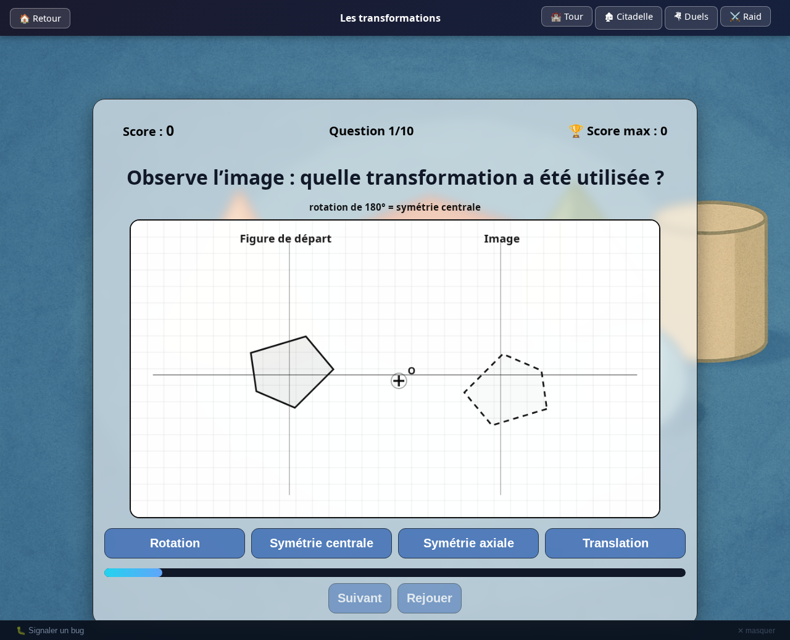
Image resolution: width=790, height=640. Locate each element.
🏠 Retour (40, 18)
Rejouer (429, 598)
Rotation (175, 543)
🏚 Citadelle (628, 16)
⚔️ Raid (746, 16)
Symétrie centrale (321, 543)
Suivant (360, 598)
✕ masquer (756, 630)
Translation (616, 543)
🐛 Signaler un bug (50, 630)
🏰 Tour (567, 16)
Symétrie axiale (468, 543)
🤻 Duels (691, 16)
